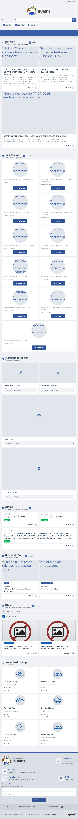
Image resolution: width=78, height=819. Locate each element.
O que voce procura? (9, 20)
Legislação (8, 439)
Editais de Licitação (49, 386)
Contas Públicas (10, 492)
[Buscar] (74, 20)
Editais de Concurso (12, 386)
